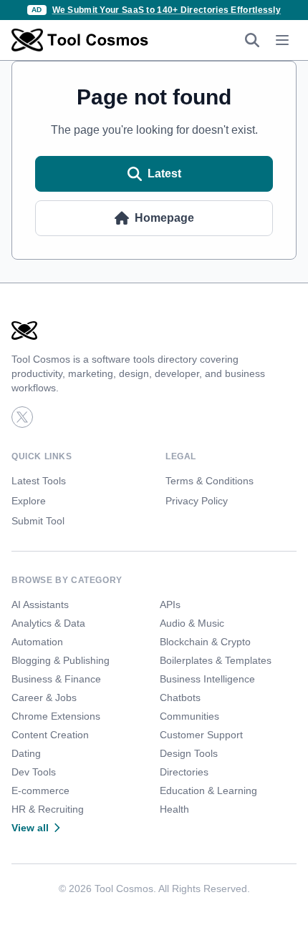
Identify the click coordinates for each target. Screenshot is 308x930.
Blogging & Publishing (60, 660)
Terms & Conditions (209, 480)
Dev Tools (33, 772)
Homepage (164, 218)
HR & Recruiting (47, 809)
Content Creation (50, 734)
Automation (37, 641)
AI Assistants (40, 604)
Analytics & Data (48, 623)
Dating (26, 753)
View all (30, 827)
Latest (164, 173)
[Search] (252, 40)
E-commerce (40, 790)
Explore (28, 500)
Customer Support (201, 734)
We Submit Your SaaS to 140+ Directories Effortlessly (166, 10)
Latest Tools (38, 480)
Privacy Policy (196, 500)
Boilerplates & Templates (215, 660)
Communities (189, 716)
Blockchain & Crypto (205, 641)
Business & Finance (56, 679)
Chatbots (180, 697)
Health (174, 809)
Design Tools (189, 753)
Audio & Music (192, 623)
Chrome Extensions (55, 716)
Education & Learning (208, 790)
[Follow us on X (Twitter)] (22, 417)
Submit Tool (37, 521)
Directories (184, 772)
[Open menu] (282, 40)
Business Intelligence (207, 679)
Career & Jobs (44, 697)
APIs (170, 604)
